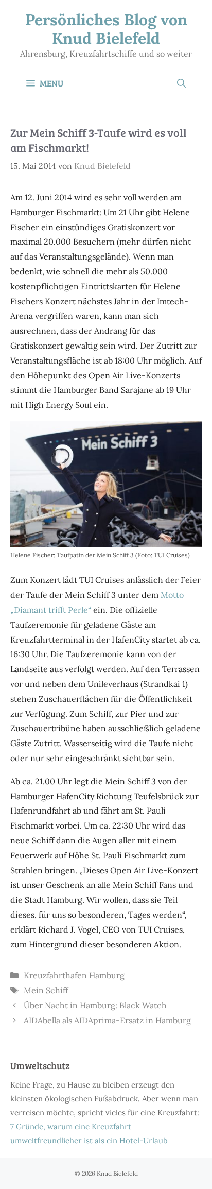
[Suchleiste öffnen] (181, 83)
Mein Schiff (46, 990)
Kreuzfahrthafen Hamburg (74, 975)
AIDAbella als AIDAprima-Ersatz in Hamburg (107, 1020)
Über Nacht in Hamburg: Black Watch (95, 1005)
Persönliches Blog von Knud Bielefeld (106, 29)
